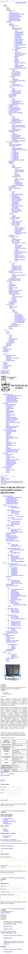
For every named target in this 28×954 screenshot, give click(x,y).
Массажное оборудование (18, 125)
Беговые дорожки (16, 135)
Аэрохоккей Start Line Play (18, 80)
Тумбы (10, 289)
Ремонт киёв (15, 204)
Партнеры (5, 350)
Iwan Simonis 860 (19, 318)
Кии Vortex (14, 195)
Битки (16, 180)
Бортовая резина (13, 326)
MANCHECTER (16, 324)
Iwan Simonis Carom (20, 321)
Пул (16, 172)
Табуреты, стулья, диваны (15, 290)
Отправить (3, 812)
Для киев (14, 276)
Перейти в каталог (8, 926)
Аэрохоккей (15, 79)
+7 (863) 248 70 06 (20, 2)
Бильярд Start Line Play (17, 85)
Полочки (11, 162)
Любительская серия (14, 17)
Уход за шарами (16, 240)
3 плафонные (15, 154)
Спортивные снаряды (14, 110)
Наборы (17, 60)
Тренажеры (15, 134)
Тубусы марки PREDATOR (18, 231)
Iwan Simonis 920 (19, 317)
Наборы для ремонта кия (21, 251)
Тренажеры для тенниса (21, 67)
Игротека (11, 24)
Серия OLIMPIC (19, 42)
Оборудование (18, 66)
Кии (13, 193)
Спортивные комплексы (15, 108)
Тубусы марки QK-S (20, 228)
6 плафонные (15, 158)
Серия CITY (18, 38)
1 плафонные (15, 152)
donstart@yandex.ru (5, 373)
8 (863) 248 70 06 (9, 846)
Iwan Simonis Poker (19, 322)
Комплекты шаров (19, 170)
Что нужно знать (7, 349)
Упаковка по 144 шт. (17, 269)
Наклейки (11, 235)
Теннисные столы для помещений (20, 48)
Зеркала (11, 286)
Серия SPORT (18, 37)
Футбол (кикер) (16, 71)
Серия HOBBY (18, 43)
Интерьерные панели (17, 296)
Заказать (3, 690)
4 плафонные (15, 156)
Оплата (5, 347)
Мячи (16, 57)
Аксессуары (18, 52)
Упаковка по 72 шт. (16, 268)
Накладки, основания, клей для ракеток (20, 54)
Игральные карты (13, 104)
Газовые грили (15, 118)
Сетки (16, 58)
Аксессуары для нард (17, 101)
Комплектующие (13, 306)
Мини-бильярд (15, 84)
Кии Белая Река (16, 196)
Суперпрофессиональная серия (16, 14)
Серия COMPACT (19, 39)
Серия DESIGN (19, 33)
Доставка (5, 346)
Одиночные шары (19, 179)
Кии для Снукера (16, 209)
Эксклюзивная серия (14, 15)
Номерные (17, 181)
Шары (13, 166)
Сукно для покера (16, 93)
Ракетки (17, 56)
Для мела (14, 277)
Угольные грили (16, 121)
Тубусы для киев (19, 227)
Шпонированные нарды (18, 103)
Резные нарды (15, 102)
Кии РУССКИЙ (16, 198)
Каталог (8, 9)
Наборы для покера (17, 90)
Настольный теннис (17, 28)
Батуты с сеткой (13, 111)
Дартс (10, 113)
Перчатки (11, 271)
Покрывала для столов (14, 278)
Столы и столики (13, 287)
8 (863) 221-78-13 (9, 840)
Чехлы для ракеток (19, 65)
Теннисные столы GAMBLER (19, 35)
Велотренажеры (16, 136)
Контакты (11, 341)
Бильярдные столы (13, 12)
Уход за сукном (15, 241)
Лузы (10, 327)
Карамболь (17, 175)
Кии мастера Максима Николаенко (17, 206)
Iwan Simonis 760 (19, 315)
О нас (7, 332)
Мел (13, 264)
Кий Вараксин (15, 203)
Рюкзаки (17, 61)
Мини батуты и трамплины (16, 112)
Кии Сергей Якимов (17, 199)
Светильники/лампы (17, 148)
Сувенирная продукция (15, 280)
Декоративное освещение (18, 159)
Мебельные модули (14, 291)
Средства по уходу (16, 239)
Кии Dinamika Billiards (17, 194)
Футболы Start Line (16, 72)
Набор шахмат (12, 95)
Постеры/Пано (12, 285)
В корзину (3, 686)
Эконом (14, 298)
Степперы (14, 139)
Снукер (17, 173)
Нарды (13, 99)
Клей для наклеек (19, 255)
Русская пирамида (19, 171)
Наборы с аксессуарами (18, 185)
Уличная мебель (13, 301)
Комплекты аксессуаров (15, 188)
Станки (17, 254)
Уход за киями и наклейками (19, 246)
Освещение (12, 303)
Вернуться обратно (5, 775)
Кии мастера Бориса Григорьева (17, 211)
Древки (14, 216)
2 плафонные (15, 153)
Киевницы (11, 161)
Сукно (13, 310)
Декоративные (18, 184)
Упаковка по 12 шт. (16, 267)
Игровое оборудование (14, 19)
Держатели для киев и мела (18, 274)
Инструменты (18, 253)
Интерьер (11, 283)
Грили (13, 117)
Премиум (14, 300)
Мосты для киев (16, 217)
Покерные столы (16, 92)
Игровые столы (16, 74)
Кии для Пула (15, 208)
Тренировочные (19, 182)
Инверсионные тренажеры (18, 138)
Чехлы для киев (16, 222)
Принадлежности (16, 75)
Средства (17, 250)
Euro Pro (14, 323)
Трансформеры (13, 94)
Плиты (11, 328)
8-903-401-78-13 (18, 840)
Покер (13, 89)
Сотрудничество (13, 338)
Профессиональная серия (15, 16)
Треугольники (12, 186)
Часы (10, 189)
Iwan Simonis (18, 314)
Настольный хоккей (14, 130)
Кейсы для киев (16, 223)
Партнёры (11, 340)
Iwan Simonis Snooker (20, 319)
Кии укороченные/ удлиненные (16, 201)
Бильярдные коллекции (15, 20)
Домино (11, 106)
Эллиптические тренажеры (18, 140)
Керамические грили (17, 120)
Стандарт (14, 299)
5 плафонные (15, 157)
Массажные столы (16, 129)
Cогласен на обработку (13, 810)
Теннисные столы (19, 32)
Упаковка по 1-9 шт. (17, 266)
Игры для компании (14, 107)
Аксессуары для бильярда (15, 144)
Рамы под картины (13, 292)
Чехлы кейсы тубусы (17, 221)
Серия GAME (18, 40)
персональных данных (19, 810)
